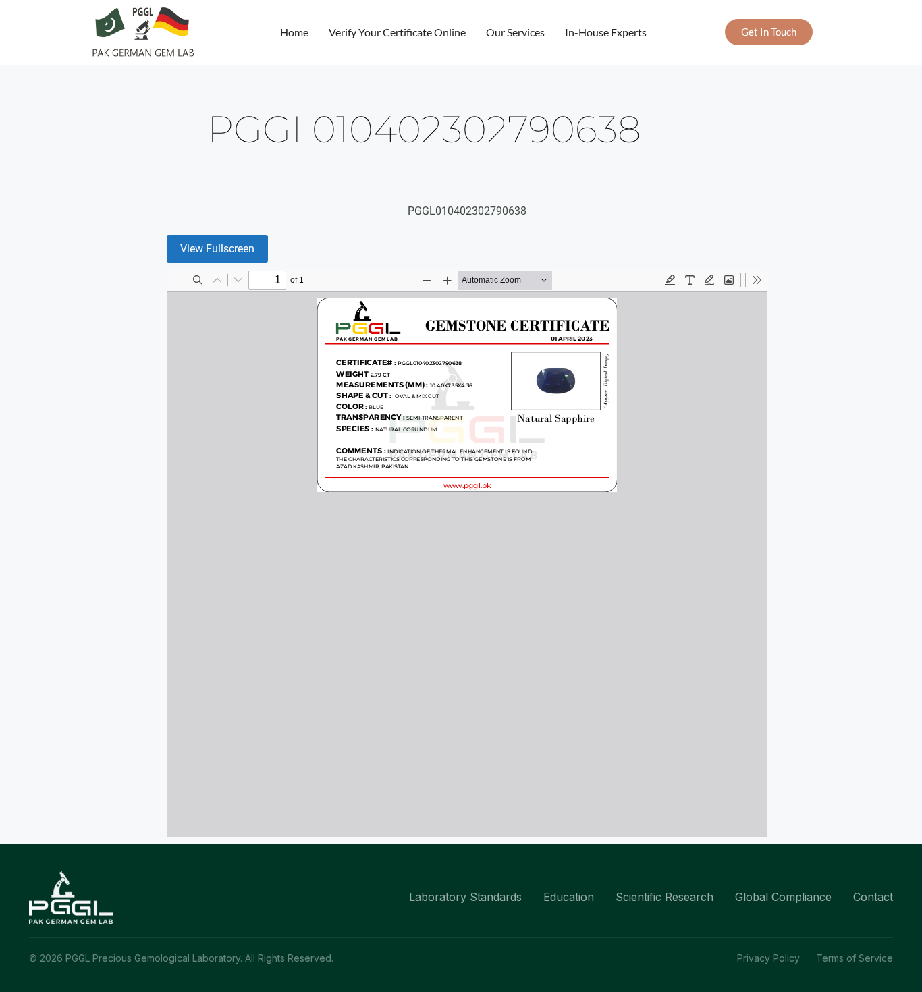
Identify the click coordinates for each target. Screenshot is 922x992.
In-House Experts (606, 32)
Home (294, 32)
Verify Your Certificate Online (397, 32)
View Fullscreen (217, 248)
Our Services (515, 32)
